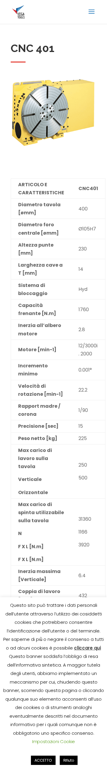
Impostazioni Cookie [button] (53, 741)
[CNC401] (53, 154)
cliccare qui (87, 648)
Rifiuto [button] (68, 760)
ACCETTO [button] (43, 760)
